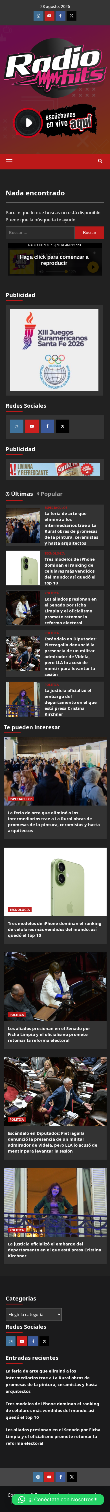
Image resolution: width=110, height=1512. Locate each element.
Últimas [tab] (21, 494)
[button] (9, 161)
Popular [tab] (51, 494)
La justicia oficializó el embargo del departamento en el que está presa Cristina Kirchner (71, 702)
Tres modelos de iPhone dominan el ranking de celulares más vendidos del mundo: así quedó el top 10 (70, 571)
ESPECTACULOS (56, 507)
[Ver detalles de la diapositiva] (54, 350)
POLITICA (52, 593)
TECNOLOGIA (55, 553)
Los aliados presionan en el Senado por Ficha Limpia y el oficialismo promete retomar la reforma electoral (71, 610)
